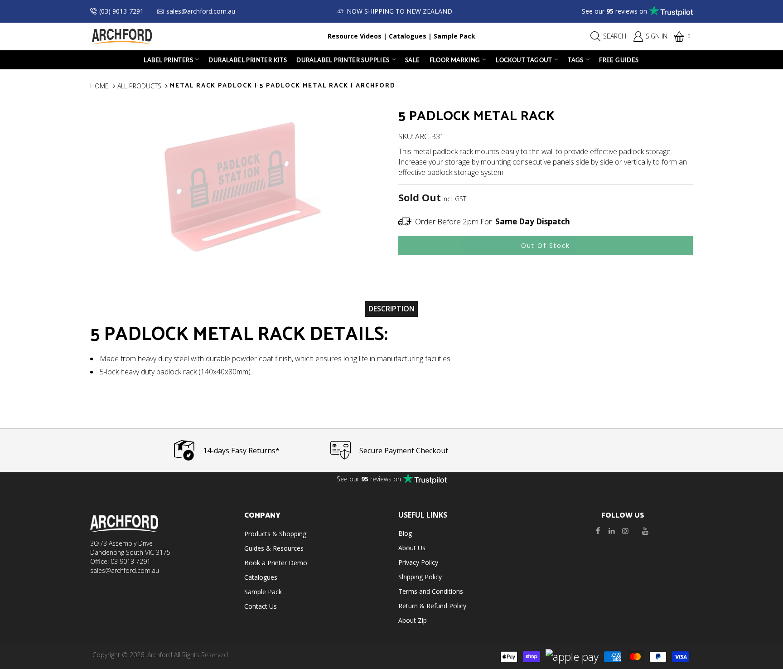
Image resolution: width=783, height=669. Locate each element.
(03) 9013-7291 (121, 11)
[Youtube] (645, 530)
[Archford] (122, 35)
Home (99, 86)
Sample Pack (454, 36)
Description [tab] (391, 309)
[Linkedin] (611, 530)
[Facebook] (598, 530)
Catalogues (407, 36)
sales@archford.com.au (200, 11)
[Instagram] (625, 530)
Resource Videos (355, 36)
